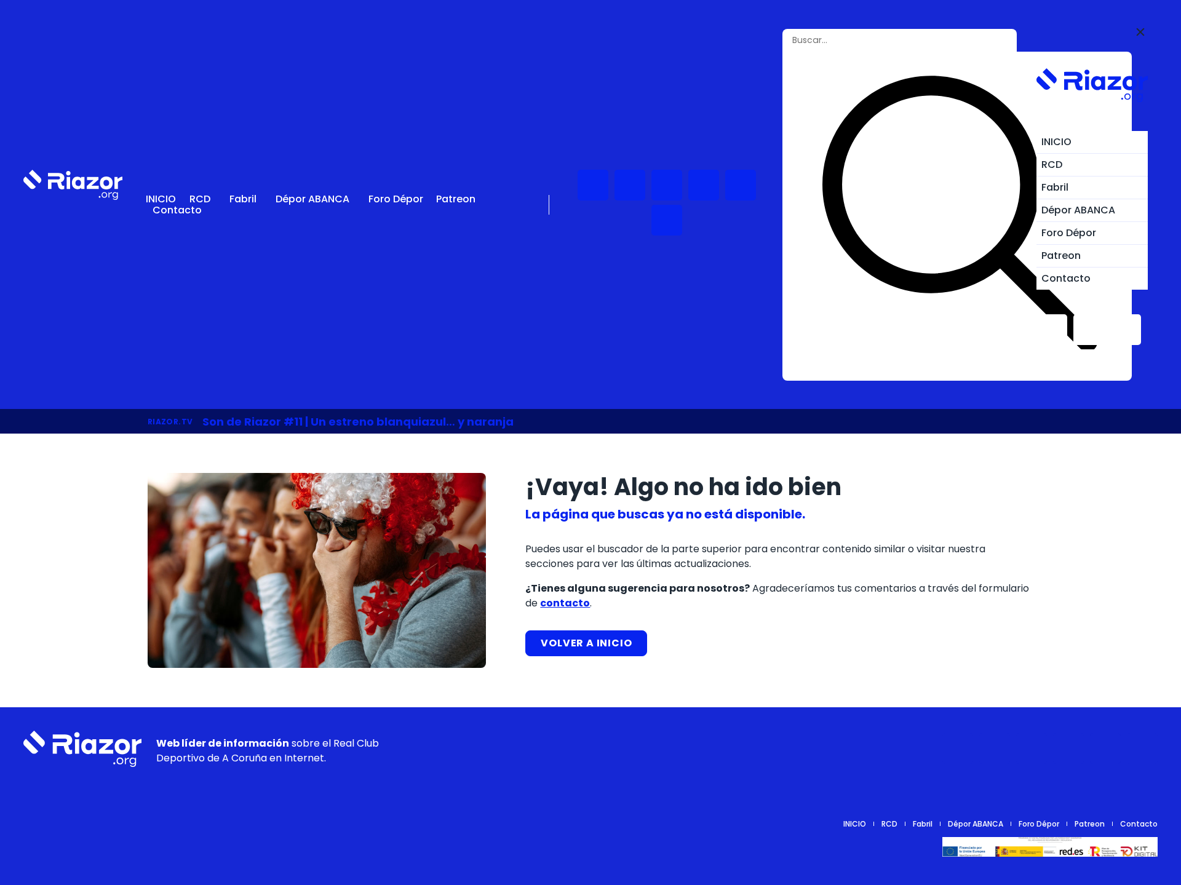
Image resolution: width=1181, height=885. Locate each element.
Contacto (177, 210)
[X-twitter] (703, 185)
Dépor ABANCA (312, 199)
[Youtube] (593, 185)
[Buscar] (959, 216)
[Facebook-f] (666, 220)
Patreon (455, 199)
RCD (199, 199)
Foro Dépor (395, 199)
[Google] (1142, 748)
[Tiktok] (740, 185)
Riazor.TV (170, 421)
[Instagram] (666, 185)
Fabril (242, 199)
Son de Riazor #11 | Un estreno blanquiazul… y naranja (358, 421)
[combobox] (875, 40)
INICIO (161, 199)
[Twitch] (629, 185)
